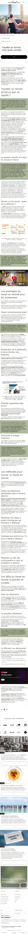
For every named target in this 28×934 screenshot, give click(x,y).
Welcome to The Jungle (9, 185)
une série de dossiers (16, 192)
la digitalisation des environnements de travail (13, 140)
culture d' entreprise (18, 531)
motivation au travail (12, 374)
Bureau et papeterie (4, 901)
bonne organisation (5, 418)
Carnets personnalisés (4, 898)
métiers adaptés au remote (20, 532)
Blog (15, 901)
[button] (23, 2)
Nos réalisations (17, 896)
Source (19, 239)
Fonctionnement (17, 898)
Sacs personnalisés (4, 903)
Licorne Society (11, 511)
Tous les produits (3, 894)
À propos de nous (18, 894)
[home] (14, 2)
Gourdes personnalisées (5, 896)
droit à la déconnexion (6, 657)
